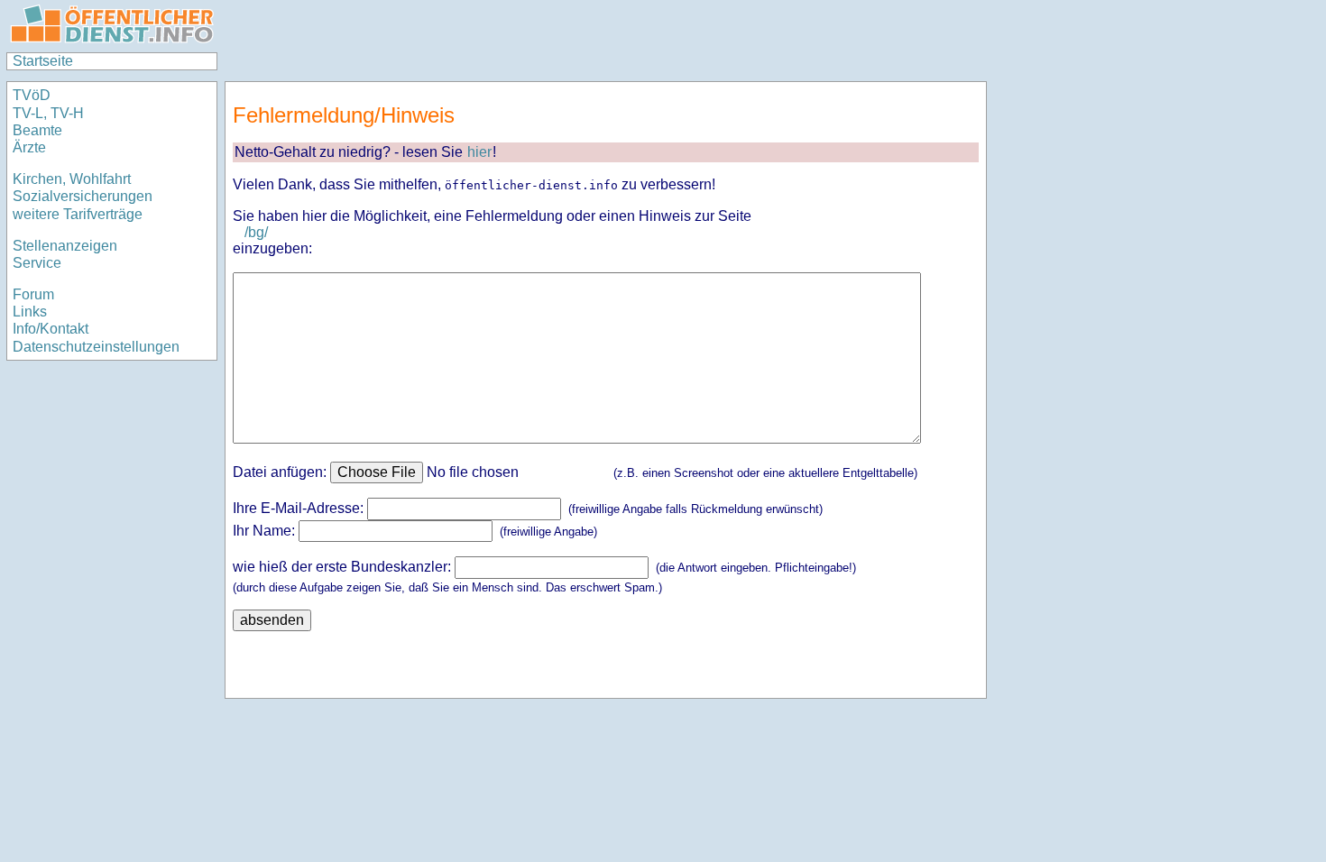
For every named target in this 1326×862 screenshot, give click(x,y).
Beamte (37, 130)
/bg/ (256, 232)
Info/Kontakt (50, 328)
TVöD (32, 95)
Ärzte (29, 147)
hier (479, 152)
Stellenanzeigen (65, 245)
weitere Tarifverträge (78, 214)
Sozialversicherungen (82, 196)
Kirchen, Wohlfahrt (72, 179)
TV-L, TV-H (48, 113)
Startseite (43, 61)
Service (37, 263)
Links (30, 311)
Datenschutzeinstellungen (96, 346)
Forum (33, 294)
